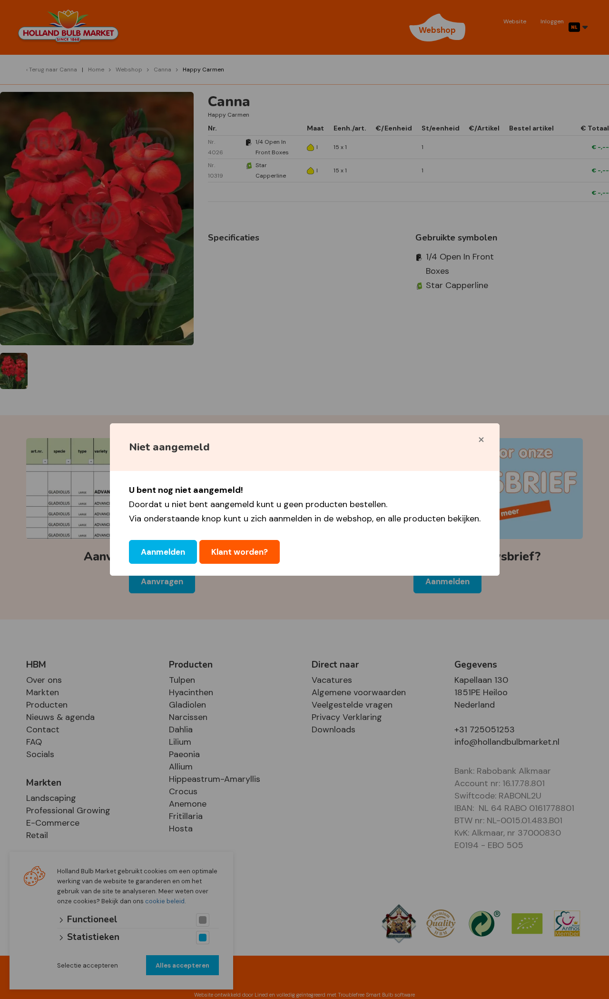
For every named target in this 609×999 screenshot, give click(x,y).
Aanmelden (163, 552)
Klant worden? (239, 552)
